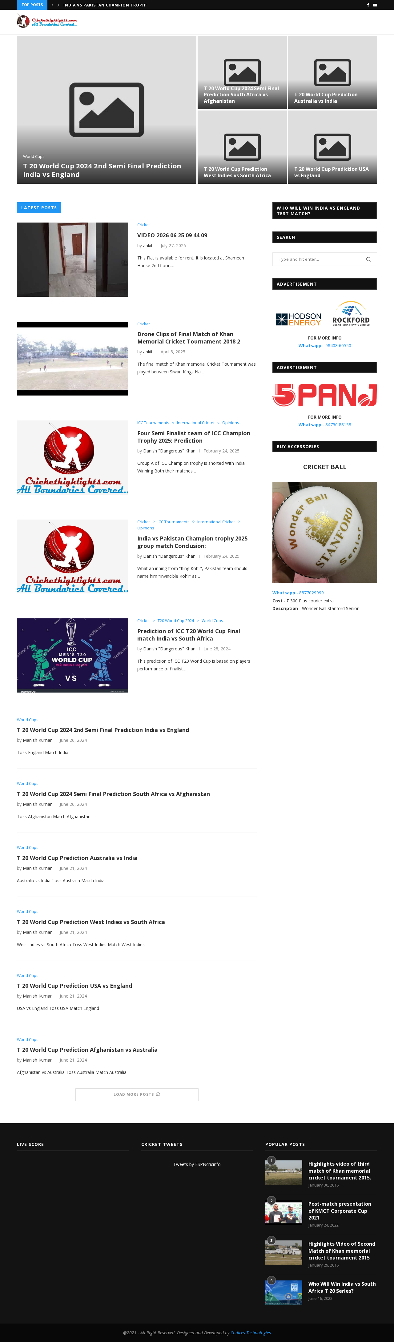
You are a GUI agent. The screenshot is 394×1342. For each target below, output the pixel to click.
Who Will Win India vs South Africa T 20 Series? (342, 1287)
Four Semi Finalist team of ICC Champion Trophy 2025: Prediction (193, 436)
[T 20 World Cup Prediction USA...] (332, 147)
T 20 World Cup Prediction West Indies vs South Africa (237, 172)
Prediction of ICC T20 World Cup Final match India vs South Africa (188, 634)
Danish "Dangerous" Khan (169, 451)
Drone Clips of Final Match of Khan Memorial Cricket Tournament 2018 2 (188, 337)
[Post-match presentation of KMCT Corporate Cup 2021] (283, 1212)
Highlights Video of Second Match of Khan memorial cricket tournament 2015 (341, 1250)
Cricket (143, 225)
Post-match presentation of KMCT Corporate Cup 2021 (339, 1210)
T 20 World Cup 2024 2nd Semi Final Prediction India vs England (102, 170)
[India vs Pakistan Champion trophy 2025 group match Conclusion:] (72, 556)
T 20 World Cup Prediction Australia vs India (326, 97)
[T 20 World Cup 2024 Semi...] (242, 72)
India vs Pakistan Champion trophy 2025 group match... (129, 5)
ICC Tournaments (153, 422)
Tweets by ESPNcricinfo (197, 1164)
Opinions (230, 422)
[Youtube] (375, 5)
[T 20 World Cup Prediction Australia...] (332, 72)
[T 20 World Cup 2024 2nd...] (106, 110)
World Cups (34, 156)
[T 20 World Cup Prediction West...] (242, 147)
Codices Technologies (251, 1333)
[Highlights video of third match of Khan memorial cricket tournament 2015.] (283, 1172)
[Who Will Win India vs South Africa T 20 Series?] (283, 1292)
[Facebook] (368, 5)
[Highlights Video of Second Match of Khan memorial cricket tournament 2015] (283, 1252)
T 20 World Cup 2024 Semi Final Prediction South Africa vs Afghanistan (241, 95)
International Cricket (196, 422)
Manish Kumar (37, 740)
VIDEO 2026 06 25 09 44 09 (172, 235)
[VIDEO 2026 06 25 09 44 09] (72, 259)
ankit (148, 245)
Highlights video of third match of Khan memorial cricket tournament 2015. (339, 1170)
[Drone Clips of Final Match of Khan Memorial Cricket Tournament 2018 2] (72, 359)
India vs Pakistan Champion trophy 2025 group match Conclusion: (192, 542)
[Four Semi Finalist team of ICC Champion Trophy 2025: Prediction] (72, 457)
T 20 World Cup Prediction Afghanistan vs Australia (87, 1049)
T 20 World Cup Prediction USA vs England (331, 172)
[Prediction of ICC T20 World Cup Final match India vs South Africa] (72, 655)
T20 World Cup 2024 (176, 620)
